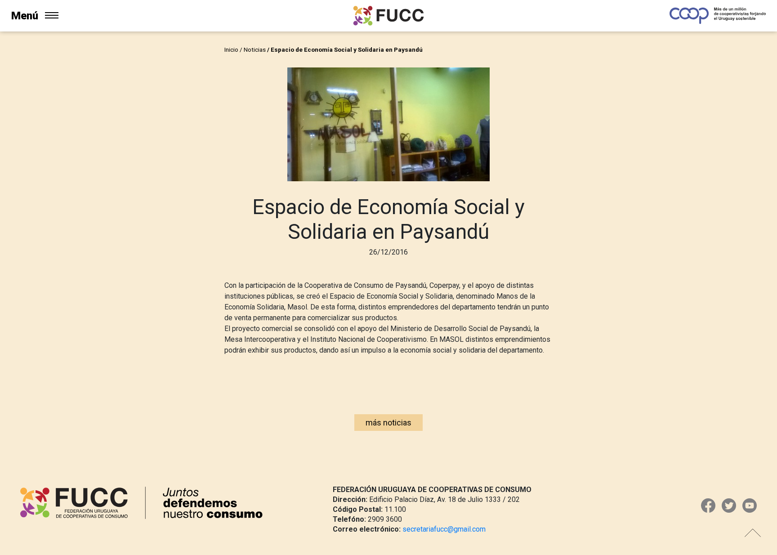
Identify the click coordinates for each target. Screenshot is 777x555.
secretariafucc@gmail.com (444, 529)
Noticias (255, 49)
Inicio (231, 49)
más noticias (388, 422)
